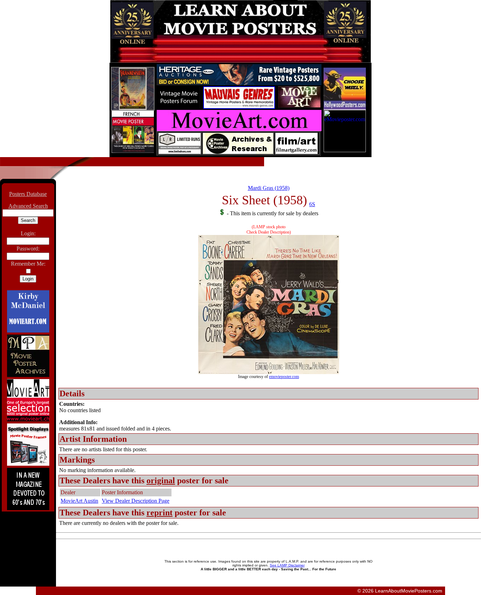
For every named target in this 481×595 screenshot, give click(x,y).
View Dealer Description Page (135, 501)
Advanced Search (28, 206)
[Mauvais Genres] (239, 107)
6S (312, 204)
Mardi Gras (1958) (268, 188)
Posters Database (28, 194)
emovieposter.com (284, 376)
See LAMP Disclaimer (287, 565)
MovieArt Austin (79, 501)
